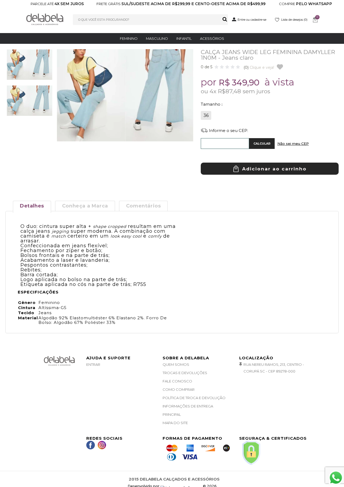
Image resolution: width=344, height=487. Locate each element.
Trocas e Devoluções (185, 373)
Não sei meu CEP (293, 143)
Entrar (93, 364)
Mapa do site (175, 423)
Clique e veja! (258, 67)
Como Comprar (179, 389)
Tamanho (211, 104)
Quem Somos (176, 364)
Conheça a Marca (85, 206)
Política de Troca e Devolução (194, 398)
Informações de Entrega (188, 406)
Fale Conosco (177, 381)
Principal (172, 414)
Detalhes (32, 206)
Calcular (261, 143)
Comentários (143, 206)
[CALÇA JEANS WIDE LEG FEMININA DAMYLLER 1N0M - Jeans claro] (29, 67)
